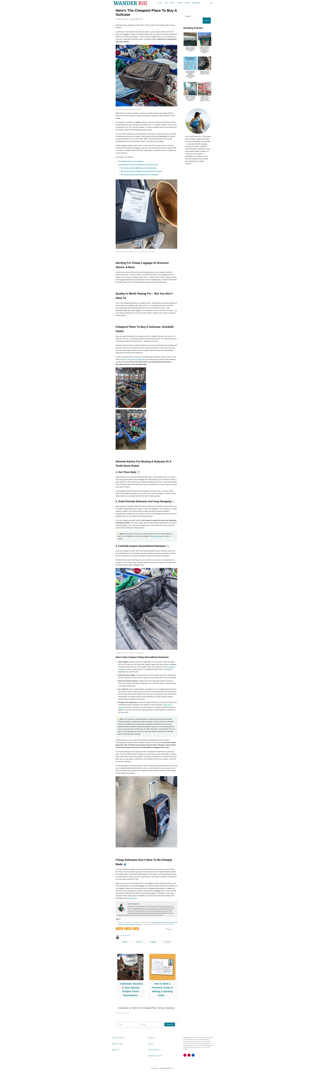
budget (124, 942)
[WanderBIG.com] (130, 3)
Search (188, 16)
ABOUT (151, 1044)
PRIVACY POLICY (118, 1038)
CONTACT (152, 1038)
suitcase (167, 942)
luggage (153, 942)
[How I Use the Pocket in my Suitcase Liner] (204, 63)
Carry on (139, 942)
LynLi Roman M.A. (126, 935)
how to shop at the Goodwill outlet (133, 359)
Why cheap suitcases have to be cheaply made (139, 168)
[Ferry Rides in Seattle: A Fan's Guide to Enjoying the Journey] (204, 39)
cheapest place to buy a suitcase (132, 161)
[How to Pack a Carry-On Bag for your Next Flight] (190, 39)
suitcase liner (157, 536)
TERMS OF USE (117, 1044)
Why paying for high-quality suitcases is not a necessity (139, 174)
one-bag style (132, 898)
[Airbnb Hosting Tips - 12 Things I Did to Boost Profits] (190, 88)
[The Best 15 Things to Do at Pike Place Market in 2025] (204, 88)
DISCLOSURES (153, 1050)
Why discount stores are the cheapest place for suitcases (141, 171)
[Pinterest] (117, 919)
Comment (169, 1024)
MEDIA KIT (115, 1050)
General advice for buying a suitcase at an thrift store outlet (138, 164)
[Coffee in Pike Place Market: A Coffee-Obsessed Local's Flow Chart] (190, 63)
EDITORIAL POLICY (155, 1056)
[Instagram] (119, 919)
